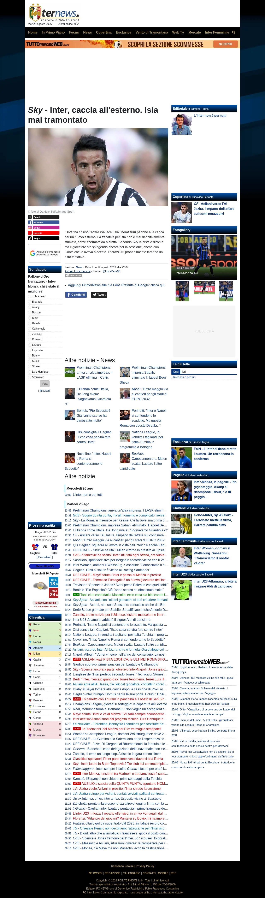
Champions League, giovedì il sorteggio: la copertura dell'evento (120, 704)
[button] (44, 383)
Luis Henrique (40, 371)
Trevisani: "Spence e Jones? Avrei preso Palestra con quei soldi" (120, 585)
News (79, 267)
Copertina (180, 197)
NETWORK (95, 873)
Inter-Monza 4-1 (187, 273)
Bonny (36, 355)
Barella (36, 323)
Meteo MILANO (45, 566)
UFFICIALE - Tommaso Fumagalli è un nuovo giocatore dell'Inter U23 (124, 580)
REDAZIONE (112, 873)
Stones (36, 366)
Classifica (37, 617)
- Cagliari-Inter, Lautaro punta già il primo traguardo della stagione (127, 808)
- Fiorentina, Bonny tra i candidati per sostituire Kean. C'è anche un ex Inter (136, 724)
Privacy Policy (145, 866)
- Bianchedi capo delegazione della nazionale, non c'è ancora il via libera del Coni (139, 749)
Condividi (78, 294)
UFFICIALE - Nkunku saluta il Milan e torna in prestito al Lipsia (119, 550)
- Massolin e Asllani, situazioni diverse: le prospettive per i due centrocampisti (133, 843)
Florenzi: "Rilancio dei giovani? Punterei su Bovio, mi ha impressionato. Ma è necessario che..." (143, 818)
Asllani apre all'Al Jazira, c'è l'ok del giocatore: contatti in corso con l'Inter (126, 684)
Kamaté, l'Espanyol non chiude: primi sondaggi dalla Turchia (117, 778)
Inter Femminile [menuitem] (217, 32)
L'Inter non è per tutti (87, 494)
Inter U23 (180, 574)
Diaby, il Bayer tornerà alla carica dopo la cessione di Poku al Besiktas (124, 689)
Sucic (35, 360)
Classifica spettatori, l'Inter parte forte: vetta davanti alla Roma (118, 759)
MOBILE (163, 873)
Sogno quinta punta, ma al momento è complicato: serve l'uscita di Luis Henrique (136, 515)
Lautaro (36, 344)
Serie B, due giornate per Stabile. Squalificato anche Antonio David (122, 610)
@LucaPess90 (111, 271)
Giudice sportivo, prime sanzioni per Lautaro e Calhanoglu (115, 664)
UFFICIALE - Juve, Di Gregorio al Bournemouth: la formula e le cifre (122, 744)
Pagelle (178, 475)
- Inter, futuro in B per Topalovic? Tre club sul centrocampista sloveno (126, 764)
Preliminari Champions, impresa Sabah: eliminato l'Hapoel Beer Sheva (125, 525)
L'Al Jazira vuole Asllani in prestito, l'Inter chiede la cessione (117, 788)
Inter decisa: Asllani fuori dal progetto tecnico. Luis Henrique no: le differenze (129, 719)
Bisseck (37, 301)
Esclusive (180, 442)
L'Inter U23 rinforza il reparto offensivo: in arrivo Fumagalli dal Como (122, 813)
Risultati (45, 390)
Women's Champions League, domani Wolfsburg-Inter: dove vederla (123, 734)
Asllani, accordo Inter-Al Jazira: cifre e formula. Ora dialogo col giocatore (125, 649)
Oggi (176, 371)
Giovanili (179, 508)
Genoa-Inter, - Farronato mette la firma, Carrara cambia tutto (213, 520)
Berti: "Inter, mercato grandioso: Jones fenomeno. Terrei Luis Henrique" (125, 679)
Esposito (37, 350)
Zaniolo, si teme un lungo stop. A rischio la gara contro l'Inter (117, 754)
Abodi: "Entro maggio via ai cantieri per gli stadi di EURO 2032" (150, 394)
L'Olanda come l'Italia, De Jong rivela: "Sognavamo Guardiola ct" (120, 530)
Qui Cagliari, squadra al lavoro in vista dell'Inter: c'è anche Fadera (121, 545)
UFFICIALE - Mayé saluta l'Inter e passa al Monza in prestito (117, 575)
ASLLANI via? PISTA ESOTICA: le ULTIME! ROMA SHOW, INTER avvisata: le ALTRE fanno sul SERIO (154, 659)
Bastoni (36, 312)
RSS (173, 873)
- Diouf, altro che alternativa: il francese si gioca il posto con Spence (125, 833)
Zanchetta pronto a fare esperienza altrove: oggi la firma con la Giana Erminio (129, 803)
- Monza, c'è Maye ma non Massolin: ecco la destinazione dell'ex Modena (130, 848)
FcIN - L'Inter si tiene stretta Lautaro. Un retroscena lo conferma (215, 454)
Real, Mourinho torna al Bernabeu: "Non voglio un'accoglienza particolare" (127, 709)
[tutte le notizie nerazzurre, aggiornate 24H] (54, 12)
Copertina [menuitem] (104, 32)
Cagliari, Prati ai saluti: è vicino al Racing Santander (111, 570)
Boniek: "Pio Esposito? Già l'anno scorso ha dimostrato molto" (93, 415)
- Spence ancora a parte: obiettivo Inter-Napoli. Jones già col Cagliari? (127, 669)
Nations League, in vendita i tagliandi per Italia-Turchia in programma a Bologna (131, 634)
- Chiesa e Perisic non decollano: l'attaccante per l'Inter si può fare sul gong (130, 828)
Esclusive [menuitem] (123, 32)
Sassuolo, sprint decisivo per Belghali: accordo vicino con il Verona (122, 560)
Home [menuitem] (32, 32)
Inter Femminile (185, 541)
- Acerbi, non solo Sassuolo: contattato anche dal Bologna (123, 605)
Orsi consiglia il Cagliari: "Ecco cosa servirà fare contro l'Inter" (94, 437)
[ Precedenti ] (45, 557)
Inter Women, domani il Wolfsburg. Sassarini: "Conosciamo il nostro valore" (128, 565)
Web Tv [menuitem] (178, 32)
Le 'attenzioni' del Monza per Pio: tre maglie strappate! (117, 729)
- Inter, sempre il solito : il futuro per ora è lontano (123, 768)
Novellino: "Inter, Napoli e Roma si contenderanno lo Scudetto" (119, 639)
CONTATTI (149, 873)
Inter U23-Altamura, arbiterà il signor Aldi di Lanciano (111, 619)
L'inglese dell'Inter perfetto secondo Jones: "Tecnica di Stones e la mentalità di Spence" (137, 674)
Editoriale (180, 108)
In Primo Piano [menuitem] (53, 32)
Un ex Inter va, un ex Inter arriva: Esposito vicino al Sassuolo (117, 798)
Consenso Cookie (122, 866)
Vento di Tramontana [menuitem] (152, 32)
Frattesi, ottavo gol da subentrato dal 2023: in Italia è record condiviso (123, 823)
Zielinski (37, 334)
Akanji (36, 307)
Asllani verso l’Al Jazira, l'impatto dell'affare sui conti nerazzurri (122, 535)
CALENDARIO (131, 873)
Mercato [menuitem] (194, 32)
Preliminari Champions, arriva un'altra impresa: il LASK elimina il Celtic (94, 372)
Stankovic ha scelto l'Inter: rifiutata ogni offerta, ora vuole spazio (124, 555)
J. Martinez (39, 296)
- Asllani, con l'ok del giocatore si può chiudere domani (120, 600)
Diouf (35, 317)
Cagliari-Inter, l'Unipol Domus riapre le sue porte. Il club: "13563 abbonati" (127, 694)
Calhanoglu (38, 328)
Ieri (184, 371)
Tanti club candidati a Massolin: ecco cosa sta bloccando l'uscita (124, 595)
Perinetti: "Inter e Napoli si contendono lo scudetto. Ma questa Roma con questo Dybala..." (139, 624)
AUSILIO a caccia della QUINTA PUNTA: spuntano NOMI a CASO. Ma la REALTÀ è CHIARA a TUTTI (152, 783)
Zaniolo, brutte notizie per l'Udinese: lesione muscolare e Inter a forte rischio (128, 614)
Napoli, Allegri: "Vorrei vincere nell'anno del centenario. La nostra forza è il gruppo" (133, 654)
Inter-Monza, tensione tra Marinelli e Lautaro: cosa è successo (123, 773)
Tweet (101, 294)
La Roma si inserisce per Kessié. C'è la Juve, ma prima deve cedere (127, 520)
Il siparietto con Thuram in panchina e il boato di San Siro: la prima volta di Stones (137, 699)
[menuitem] (233, 32)
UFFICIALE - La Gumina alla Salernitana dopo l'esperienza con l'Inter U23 (127, 739)
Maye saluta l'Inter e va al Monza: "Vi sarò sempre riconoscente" (120, 714)
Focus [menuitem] (74, 32)
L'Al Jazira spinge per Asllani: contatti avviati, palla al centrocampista (123, 793)
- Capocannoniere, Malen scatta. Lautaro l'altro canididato (121, 644)
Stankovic (38, 377)
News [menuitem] (87, 32)
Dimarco (37, 339)
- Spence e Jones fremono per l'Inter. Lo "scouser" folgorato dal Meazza (129, 838)
